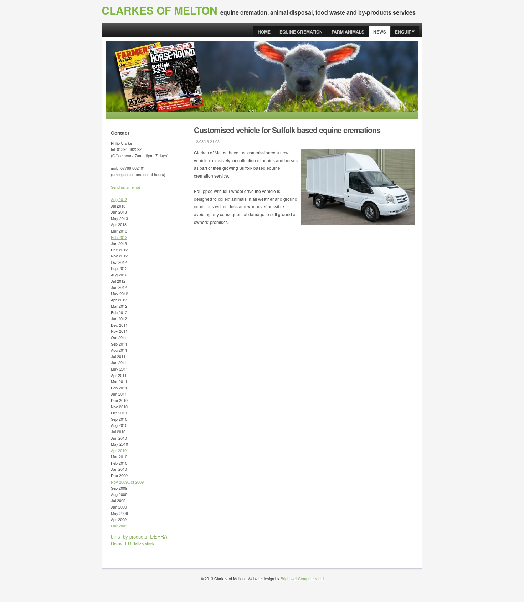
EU (128, 543)
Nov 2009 (119, 482)
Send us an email (125, 187)
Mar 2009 (119, 526)
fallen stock (144, 543)
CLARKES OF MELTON (159, 10)
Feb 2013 (119, 237)
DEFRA (159, 536)
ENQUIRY (405, 32)
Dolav (116, 543)
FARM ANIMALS (348, 32)
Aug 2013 (119, 199)
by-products (135, 536)
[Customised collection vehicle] (358, 223)
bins (115, 536)
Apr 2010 (119, 450)
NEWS (379, 32)
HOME (264, 32)
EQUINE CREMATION (301, 32)
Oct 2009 (136, 482)
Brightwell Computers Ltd (302, 578)
